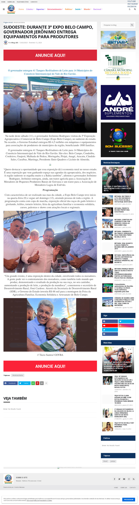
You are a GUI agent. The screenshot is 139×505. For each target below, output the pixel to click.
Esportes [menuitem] (40, 9)
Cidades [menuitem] (29, 9)
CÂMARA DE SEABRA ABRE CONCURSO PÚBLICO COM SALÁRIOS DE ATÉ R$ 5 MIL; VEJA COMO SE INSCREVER (124, 301)
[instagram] (126, 325)
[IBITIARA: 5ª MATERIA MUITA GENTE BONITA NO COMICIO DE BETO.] (118, 180)
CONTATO (34, 2)
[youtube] (110, 325)
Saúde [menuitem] (77, 9)
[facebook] (110, 321)
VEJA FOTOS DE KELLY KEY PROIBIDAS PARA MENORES (124, 424)
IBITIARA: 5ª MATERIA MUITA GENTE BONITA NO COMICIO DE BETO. (117, 188)
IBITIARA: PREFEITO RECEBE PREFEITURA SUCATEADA (122, 210)
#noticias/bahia (19, 22)
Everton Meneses (19, 487)
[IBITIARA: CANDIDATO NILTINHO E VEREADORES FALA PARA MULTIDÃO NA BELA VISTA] (107, 235)
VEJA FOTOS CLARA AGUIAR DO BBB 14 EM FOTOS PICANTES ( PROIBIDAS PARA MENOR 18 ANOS (123, 399)
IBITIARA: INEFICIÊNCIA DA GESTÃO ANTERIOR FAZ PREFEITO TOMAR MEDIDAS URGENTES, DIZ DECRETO (124, 258)
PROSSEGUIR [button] (128, 499)
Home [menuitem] (21, 9)
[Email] (42, 383)
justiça (113, 461)
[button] (3, 9)
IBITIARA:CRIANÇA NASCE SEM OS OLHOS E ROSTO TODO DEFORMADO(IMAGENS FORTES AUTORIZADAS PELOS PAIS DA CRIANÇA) (124, 273)
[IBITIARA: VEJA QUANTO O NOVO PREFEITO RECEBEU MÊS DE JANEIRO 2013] (107, 247)
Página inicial (7, 22)
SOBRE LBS (11, 2)
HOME (3, 2)
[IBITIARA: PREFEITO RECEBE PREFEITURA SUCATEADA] (107, 212)
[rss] (134, 479)
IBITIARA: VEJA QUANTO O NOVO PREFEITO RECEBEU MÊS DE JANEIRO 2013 (124, 246)
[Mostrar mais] (46, 383)
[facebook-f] (114, 479)
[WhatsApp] (33, 383)
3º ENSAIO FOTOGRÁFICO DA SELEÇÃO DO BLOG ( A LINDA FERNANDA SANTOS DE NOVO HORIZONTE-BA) (124, 413)
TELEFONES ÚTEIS (22, 2)
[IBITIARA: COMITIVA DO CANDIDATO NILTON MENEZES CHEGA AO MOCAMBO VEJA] (107, 223)
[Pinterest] (37, 383)
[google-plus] (126, 330)
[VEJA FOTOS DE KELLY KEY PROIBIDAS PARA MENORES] (107, 426)
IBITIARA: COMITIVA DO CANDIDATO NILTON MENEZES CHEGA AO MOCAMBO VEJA (123, 222)
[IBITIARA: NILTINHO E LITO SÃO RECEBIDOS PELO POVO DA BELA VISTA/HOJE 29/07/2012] (107, 200)
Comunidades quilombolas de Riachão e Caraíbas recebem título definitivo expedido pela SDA (123, 288)
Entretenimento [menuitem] (54, 9)
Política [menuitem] (68, 9)
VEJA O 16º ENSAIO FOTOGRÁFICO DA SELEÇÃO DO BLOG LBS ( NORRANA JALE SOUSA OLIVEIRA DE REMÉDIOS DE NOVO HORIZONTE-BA (118, 366)
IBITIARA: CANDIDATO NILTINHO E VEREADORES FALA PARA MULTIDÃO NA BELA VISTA (123, 234)
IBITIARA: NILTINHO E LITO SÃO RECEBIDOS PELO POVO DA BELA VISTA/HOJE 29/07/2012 (123, 199)
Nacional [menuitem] (97, 9)
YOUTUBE (131, 1)
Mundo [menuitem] (87, 9)
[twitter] (126, 321)
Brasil (105, 461)
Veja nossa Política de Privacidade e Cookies (39, 500)
